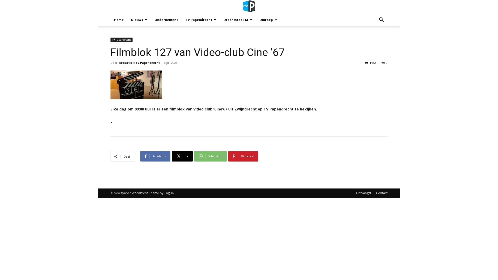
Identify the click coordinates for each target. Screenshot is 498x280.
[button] (381, 20)
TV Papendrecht (199, 20)
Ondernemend (166, 20)
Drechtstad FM (236, 20)
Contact (382, 193)
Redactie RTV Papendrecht (139, 63)
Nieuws (137, 20)
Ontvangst (363, 193)
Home (119, 20)
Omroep (266, 20)
